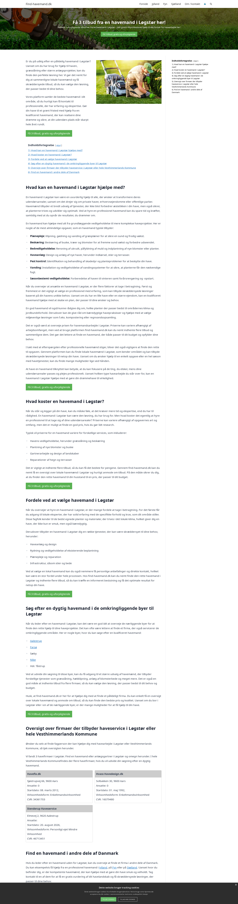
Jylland (155, 4)
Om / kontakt (192, 4)
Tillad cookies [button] (108, 899)
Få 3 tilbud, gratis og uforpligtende (119, 34)
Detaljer (145, 894)
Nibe (33, 659)
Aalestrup (36, 641)
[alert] (119, 893)
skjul (58, 145)
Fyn (165, 4)
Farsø (33, 647)
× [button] (236, 885)
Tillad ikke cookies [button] (127, 899)
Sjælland (176, 4)
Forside (143, 4)
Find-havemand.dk (39, 4)
